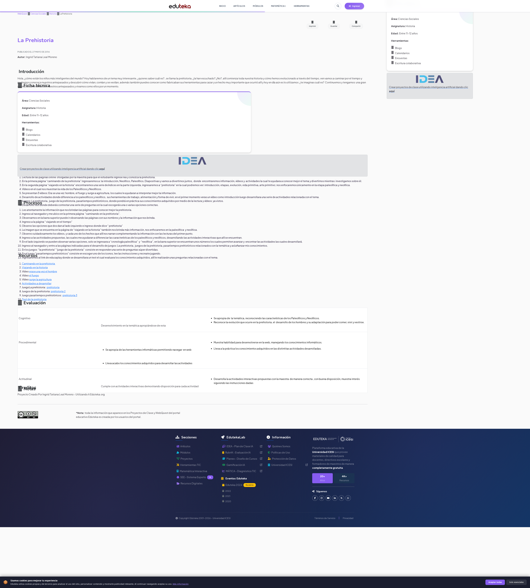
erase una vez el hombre (43, 271)
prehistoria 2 (58, 291)
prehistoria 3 (70, 295)
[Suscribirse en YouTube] (328, 498)
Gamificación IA (235, 465)
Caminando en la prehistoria (38, 263)
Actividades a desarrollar (36, 283)
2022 (228, 491)
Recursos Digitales (191, 483)
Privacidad (348, 518)
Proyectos (187, 458)
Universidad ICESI (281, 465)
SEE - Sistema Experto (195, 477)
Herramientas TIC (190, 465)
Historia (53, 13)
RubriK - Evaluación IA (238, 452)
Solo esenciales (516, 582)
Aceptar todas (495, 582)
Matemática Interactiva (193, 471)
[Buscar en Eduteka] (338, 6)
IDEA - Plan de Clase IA (239, 446)
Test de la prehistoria (34, 299)
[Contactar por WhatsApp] (348, 498)
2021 (227, 496)
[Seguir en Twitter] (341, 498)
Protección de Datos (284, 458)
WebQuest (22, 13)
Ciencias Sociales (38, 13)
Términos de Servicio (324, 518)
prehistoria (53, 287)
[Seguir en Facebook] (315, 498)
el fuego (34, 275)
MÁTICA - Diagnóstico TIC (241, 471)
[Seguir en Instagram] (321, 498)
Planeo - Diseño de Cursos (241, 458)
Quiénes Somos (281, 446)
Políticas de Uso (280, 452)
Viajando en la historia (35, 267)
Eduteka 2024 (240, 485)
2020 (228, 501)
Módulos (185, 452)
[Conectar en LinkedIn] (335, 498)
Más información (181, 584)
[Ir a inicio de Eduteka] (180, 6)
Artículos (185, 446)
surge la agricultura (40, 279)
